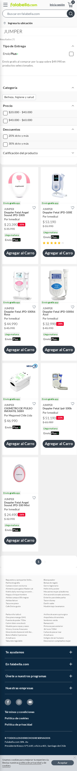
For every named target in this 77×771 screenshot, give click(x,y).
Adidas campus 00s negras (17, 597)
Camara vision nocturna (16, 585)
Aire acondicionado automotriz (57, 594)
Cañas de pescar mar (52, 632)
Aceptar (63, 762)
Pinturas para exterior (53, 626)
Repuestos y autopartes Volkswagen (19, 580)
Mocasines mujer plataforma (56, 591)
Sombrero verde (51, 620)
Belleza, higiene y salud (19, 97)
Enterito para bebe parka (55, 597)
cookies (6, 765)
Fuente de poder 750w (16, 620)
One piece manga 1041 (16, 617)
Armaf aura (10, 638)
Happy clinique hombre (16, 594)
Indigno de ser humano (54, 638)
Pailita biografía (13, 583)
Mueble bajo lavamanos (54, 606)
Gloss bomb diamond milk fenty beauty (19, 632)
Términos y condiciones (19, 712)
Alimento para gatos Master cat (19, 588)
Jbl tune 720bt (50, 629)
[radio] (44, 242)
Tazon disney (49, 600)
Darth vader (49, 603)
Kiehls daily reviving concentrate (19, 591)
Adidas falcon (12, 600)
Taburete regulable (14, 641)
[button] (38, 14)
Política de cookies (17, 718)
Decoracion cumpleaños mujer (57, 641)
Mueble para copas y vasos (17, 626)
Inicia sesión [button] (57, 4)
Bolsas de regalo (51, 583)
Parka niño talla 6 (13, 614)
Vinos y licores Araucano (17, 629)
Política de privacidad (18, 724)
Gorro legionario (51, 585)
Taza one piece (12, 603)
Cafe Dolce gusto (13, 606)
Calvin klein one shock (15, 623)
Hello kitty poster (51, 588)
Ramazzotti (49, 623)
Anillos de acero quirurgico (56, 614)
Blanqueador (49, 580)
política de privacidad (30, 762)
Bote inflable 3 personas (16, 635)
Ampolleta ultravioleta (54, 617)
